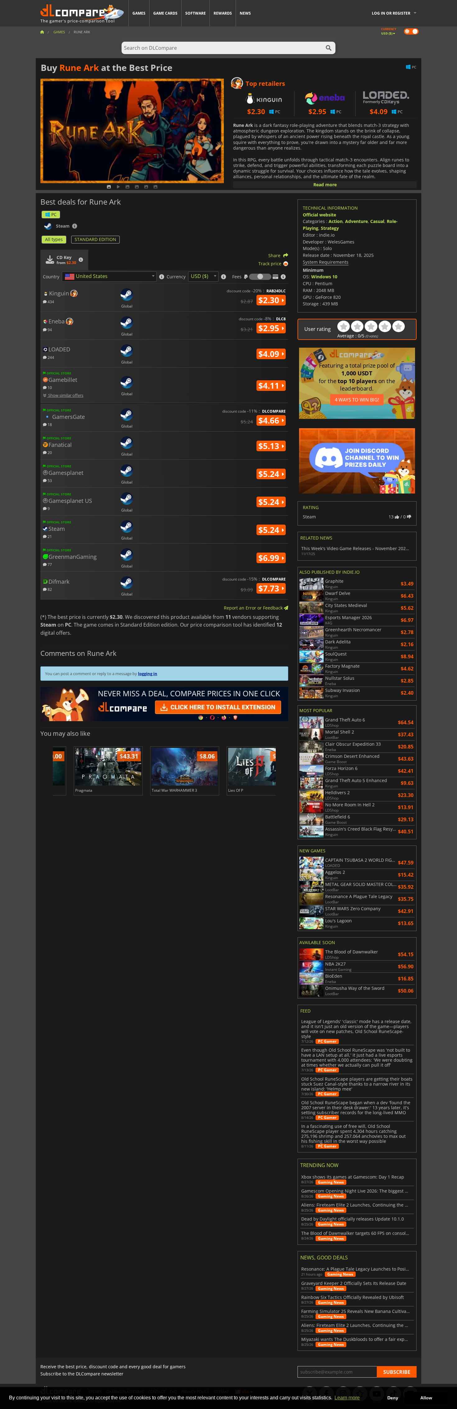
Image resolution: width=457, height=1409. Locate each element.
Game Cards (165, 13)
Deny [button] (392, 1397)
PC (54, 214)
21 (49, 536)
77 (49, 564)
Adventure (356, 221)
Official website (319, 215)
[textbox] (87, 277)
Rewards (223, 13)
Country (51, 277)
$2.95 (269, 328)
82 (49, 589)
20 (49, 452)
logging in (147, 673)
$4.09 (269, 354)
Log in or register (391, 13)
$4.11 (269, 385)
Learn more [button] (347, 1397)
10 (49, 387)
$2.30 (269, 300)
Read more (325, 185)
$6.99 (269, 558)
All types (54, 239)
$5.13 (269, 446)
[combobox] (109, 276)
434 (50, 301)
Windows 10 (324, 277)
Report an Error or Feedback (254, 608)
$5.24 (269, 474)
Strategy (330, 228)
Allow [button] (426, 1397)
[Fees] (260, 277)
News (245, 13)
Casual (377, 221)
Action (336, 221)
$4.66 (269, 420)
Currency (176, 277)
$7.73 (269, 588)
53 (49, 480)
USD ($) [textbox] (199, 276)
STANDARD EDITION (95, 239)
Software (195, 13)
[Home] (42, 32)
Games (138, 13)
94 (49, 329)
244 (50, 357)
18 (49, 424)
